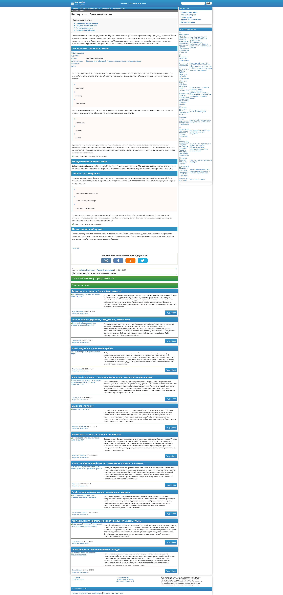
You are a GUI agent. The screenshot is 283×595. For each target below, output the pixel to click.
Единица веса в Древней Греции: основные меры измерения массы (113, 61)
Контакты (142, 3)
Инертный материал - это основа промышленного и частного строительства (112, 377)
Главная (123, 3)
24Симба (80, 2)
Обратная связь (78, 579)
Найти (208, 3)
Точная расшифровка (84, 28)
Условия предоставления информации (87, 593)
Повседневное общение (85, 30)
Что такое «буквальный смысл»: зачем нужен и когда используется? (108, 463)
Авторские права (188, 22)
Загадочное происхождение (87, 23)
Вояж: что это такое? (83, 405)
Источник (75, 248)
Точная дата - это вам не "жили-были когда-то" (97, 291)
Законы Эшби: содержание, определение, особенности (101, 319)
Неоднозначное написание (86, 26)
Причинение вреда (188, 15)
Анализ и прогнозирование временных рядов (96, 549)
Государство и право (189, 12)
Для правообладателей (125, 581)
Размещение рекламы (125, 579)
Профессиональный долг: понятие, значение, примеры (101, 492)
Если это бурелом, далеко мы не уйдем (92, 348)
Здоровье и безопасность (80, 313)
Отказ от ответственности (113, 593)
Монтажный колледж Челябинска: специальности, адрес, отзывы (106, 520)
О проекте (132, 3)
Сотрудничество (123, 577)
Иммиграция (186, 17)
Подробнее (171, 312)
